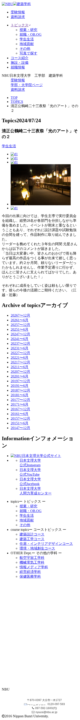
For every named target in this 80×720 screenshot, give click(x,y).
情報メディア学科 (34, 567)
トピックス (19, 25)
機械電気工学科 (32, 562)
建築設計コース (32, 534)
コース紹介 (19, 58)
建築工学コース (32, 539)
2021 (20, 362)
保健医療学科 (30, 576)
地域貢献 (27, 44)
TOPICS (17, 102)
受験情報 (18, 80)
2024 (20, 334)
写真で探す (28, 53)
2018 (20, 390)
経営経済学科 (30, 572)
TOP (14, 98)
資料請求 (18, 89)
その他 (25, 48)
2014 (20, 428)
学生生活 (27, 39)
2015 (20, 418)
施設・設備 (19, 62)
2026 (20, 315)
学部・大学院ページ (27, 85)
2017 (20, 400)
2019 (20, 381)
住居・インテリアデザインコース (46, 544)
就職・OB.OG (31, 34)
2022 (20, 353)
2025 (20, 325)
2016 (20, 409)
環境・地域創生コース (37, 548)
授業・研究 (28, 30)
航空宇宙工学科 (32, 558)
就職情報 (18, 67)
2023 (20, 343)
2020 (20, 371)
